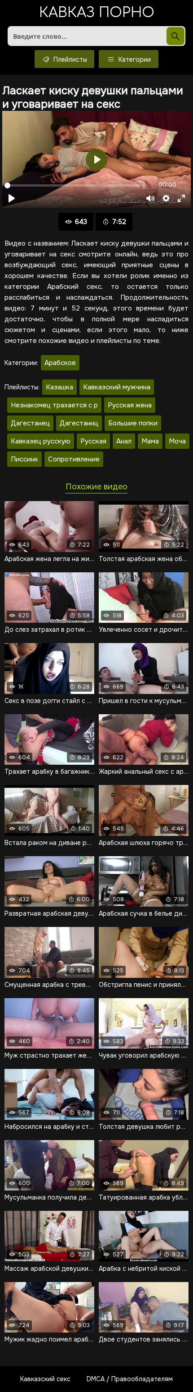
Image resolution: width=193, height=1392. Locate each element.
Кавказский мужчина (116, 387)
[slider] (74, 185)
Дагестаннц (79, 423)
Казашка (59, 387)
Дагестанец (30, 423)
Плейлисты (69, 59)
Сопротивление (74, 459)
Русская (93, 441)
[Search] (175, 36)
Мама (150, 441)
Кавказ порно (96, 13)
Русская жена (130, 405)
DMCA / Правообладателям (130, 1379)
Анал (124, 441)
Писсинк (24, 459)
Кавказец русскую (40, 441)
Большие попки (133, 423)
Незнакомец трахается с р (54, 405)
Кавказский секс (45, 1379)
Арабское (60, 362)
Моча (177, 441)
